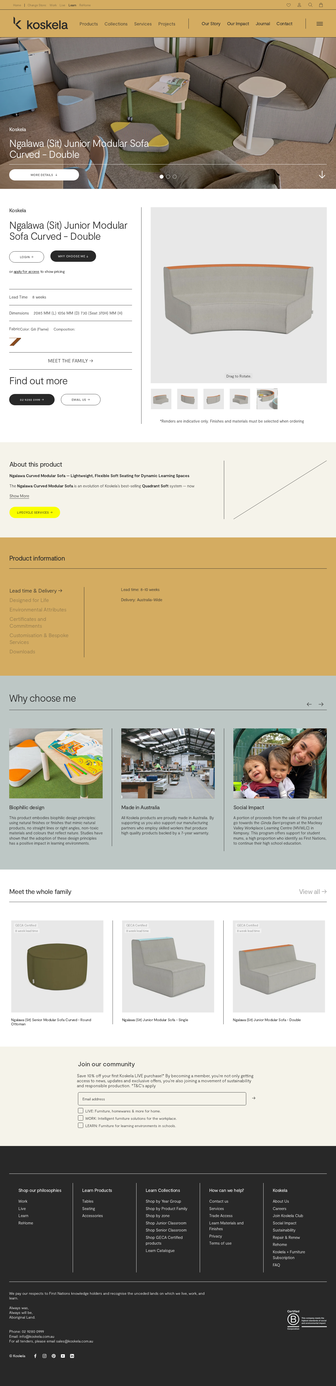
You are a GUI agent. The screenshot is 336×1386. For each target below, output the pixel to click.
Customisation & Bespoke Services (39, 638)
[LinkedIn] (72, 1355)
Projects (166, 23)
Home (17, 5)
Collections (116, 23)
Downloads (25, 651)
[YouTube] (63, 1355)
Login (26, 257)
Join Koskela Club (288, 1215)
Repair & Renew (286, 1237)
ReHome (85, 5)
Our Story (211, 23)
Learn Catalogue (160, 1250)
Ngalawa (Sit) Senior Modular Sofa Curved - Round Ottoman (51, 1021)
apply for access (26, 271)
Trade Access (221, 1215)
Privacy (215, 1236)
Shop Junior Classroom (166, 1222)
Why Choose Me (73, 256)
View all (313, 891)
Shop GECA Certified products (164, 1240)
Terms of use (220, 1243)
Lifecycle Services (34, 512)
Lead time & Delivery (35, 590)
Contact (284, 23)
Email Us (81, 400)
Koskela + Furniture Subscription (289, 1254)
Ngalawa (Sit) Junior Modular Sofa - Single (155, 1019)
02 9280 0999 (32, 400)
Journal (263, 23)
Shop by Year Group (163, 1201)
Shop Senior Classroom (166, 1230)
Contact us (218, 1201)
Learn (72, 5)
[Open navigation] (320, 24)
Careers (279, 1208)
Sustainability (284, 1230)
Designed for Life (31, 600)
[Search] (310, 5)
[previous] (309, 704)
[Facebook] (35, 1355)
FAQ (276, 1264)
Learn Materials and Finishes (226, 1225)
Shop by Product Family (166, 1208)
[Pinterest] (54, 1355)
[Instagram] (44, 1355)
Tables (87, 1201)
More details (44, 175)
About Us (281, 1201)
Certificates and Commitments (28, 622)
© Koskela (17, 1355)
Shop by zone (158, 1215)
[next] (321, 704)
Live (62, 5)
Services (143, 23)
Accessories (92, 1215)
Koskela (17, 210)
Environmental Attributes (40, 609)
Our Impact (238, 23)
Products (89, 23)
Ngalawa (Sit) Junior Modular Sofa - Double (267, 1019)
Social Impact (284, 1222)
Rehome (280, 1244)
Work (53, 5)
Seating (88, 1208)
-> (253, 1097)
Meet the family (70, 361)
